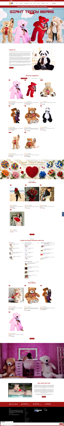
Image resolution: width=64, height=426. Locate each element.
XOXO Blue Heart (31, 252)
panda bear (44, 390)
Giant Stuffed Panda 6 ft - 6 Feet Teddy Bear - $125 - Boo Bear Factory (47, 128)
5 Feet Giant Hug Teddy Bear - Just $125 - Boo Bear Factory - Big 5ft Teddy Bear (31, 155)
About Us (38, 3)
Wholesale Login (26, 420)
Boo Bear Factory (10, 100)
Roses (31, 3)
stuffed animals (24, 62)
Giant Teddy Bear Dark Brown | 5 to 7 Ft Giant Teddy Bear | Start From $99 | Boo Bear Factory (16, 128)
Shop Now (32, 13)
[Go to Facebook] (9, 0)
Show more (32, 234)
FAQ (47, 3)
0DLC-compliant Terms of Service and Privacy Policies (29, 421)
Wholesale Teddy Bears (35, 78)
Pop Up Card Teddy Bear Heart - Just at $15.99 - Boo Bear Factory (48, 253)
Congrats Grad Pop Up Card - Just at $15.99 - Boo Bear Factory (48, 249)
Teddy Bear (21, 3)
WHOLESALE (43, 3)
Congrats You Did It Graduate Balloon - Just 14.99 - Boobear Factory (17, 252)
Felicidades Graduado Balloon (17, 256)
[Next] (62, 25)
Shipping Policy (26, 413)
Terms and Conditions (27, 418)
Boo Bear (41, 100)
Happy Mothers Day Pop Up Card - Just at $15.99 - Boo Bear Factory (49, 245)
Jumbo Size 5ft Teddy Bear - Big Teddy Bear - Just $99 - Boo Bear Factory (16, 335)
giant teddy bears (19, 62)
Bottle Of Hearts (31, 256)
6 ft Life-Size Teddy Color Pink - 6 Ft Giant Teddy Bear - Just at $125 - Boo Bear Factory (16, 103)
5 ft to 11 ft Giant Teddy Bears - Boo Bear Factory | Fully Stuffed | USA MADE (15, 308)
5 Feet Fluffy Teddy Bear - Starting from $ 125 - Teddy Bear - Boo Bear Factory (16, 155)
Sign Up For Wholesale (27, 419)
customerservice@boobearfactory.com (15, 414)
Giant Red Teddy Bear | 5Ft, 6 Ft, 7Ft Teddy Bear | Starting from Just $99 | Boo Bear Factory (31, 103)
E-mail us (54, 0)
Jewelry (35, 3)
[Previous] (1, 25)
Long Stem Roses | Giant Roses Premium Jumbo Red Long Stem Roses (16, 206)
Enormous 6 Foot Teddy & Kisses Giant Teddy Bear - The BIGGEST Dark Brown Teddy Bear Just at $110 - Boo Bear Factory (31, 129)
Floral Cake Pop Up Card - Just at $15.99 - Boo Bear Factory (49, 257)
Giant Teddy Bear (26, 3)
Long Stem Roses (11, 204)
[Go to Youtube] (11, 0)
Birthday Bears (41, 78)
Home (17, 3)
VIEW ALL (54, 243)
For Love (29, 78)
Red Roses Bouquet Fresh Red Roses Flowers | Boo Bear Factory (32, 206)
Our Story (26, 415)
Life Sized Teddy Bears (24, 78)
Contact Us (26, 417)
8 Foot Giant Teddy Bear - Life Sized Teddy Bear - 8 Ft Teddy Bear (47, 103)
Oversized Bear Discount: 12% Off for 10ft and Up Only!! (32, 6)
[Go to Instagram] (10, 0)
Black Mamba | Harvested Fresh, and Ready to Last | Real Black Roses (47, 206)
